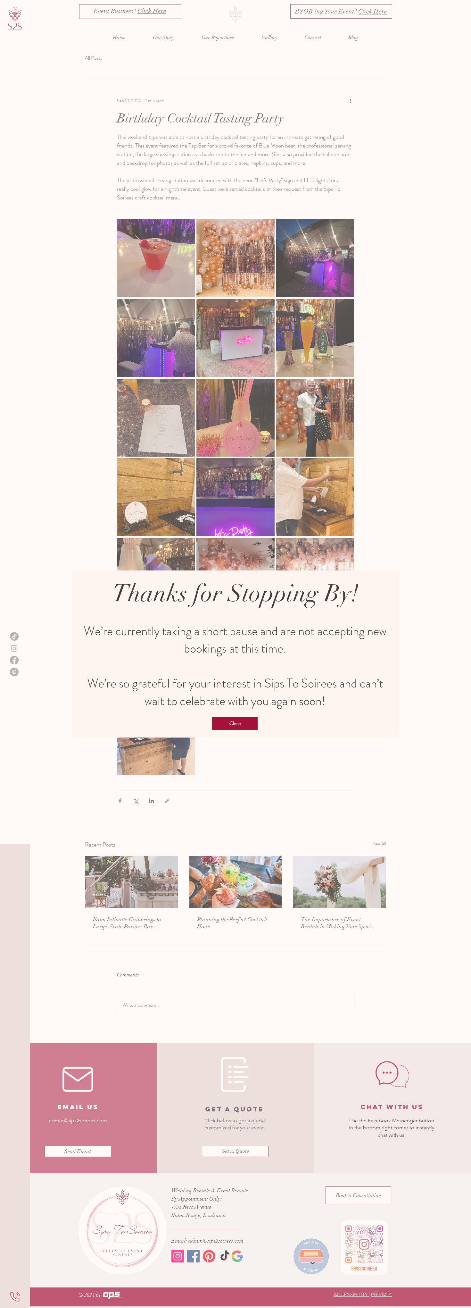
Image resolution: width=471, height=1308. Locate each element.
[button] (235, 723)
